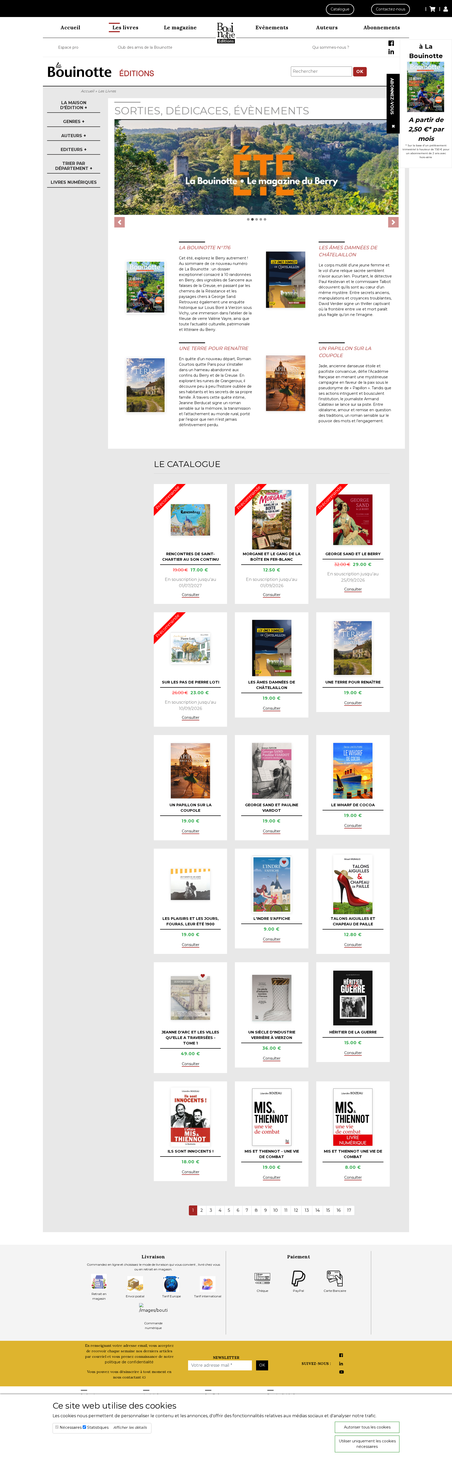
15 (328, 1210)
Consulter (190, 594)
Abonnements (381, 27)
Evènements (272, 27)
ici (144, 1377)
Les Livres (107, 91)
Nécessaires (71, 1427)
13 (307, 1210)
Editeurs (74, 149)
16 (339, 1210)
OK (360, 71)
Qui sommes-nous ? (330, 47)
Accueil (70, 27)
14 (317, 1210)
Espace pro (68, 47)
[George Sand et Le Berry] (352, 519)
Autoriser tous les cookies (367, 1427)
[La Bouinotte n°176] (146, 287)
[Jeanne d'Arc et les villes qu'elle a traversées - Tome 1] (190, 998)
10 (275, 1210)
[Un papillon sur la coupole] (286, 383)
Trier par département (73, 166)
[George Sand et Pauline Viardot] (271, 771)
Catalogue (340, 9)
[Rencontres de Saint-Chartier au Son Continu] (190, 520)
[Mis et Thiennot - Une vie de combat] (271, 1117)
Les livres (125, 27)
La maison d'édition (73, 105)
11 (285, 1210)
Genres (73, 121)
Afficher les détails (130, 1427)
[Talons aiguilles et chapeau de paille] (352, 884)
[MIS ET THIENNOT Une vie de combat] (352, 1117)
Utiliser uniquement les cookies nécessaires (367, 1444)
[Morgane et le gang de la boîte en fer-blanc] (271, 519)
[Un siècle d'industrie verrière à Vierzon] (271, 998)
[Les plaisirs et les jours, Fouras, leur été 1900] (190, 884)
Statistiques (98, 1427)
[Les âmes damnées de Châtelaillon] (286, 280)
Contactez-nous (390, 9)
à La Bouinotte (426, 51)
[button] (119, 222)
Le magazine (180, 27)
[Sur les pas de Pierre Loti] (190, 648)
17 (349, 1210)
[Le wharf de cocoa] (352, 771)
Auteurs (327, 27)
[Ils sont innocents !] (190, 1117)
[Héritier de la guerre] (352, 998)
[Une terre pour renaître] (146, 385)
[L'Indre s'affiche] (271, 884)
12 (296, 1210)
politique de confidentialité (129, 1362)
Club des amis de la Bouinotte (145, 47)
